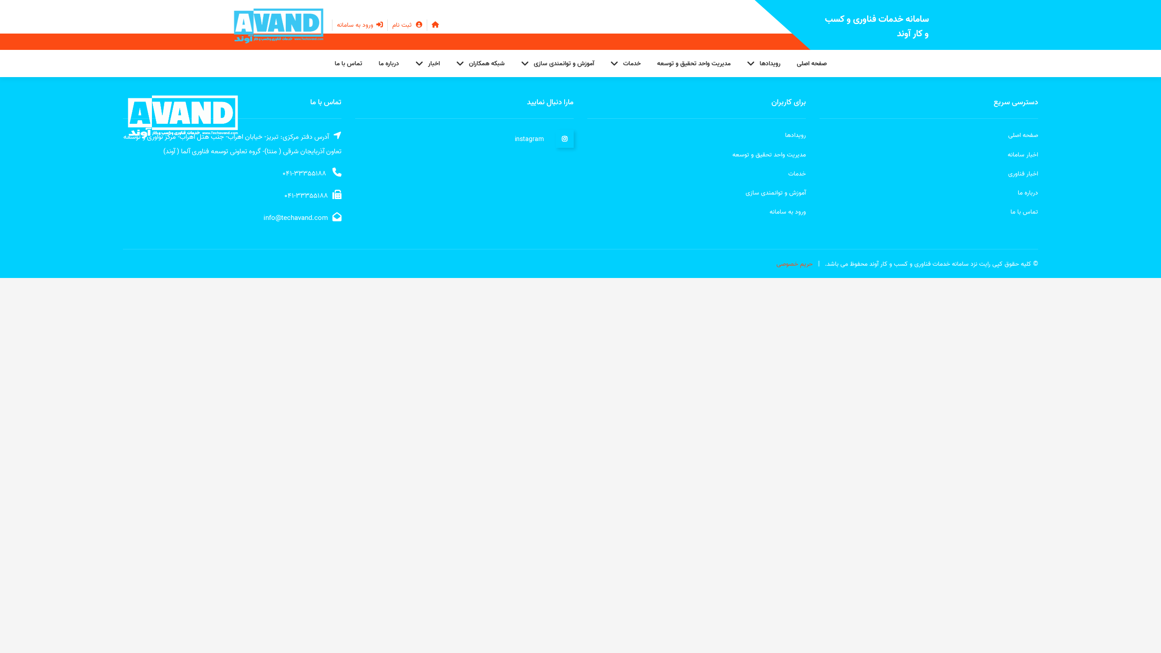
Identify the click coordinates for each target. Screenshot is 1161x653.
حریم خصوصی (794, 264)
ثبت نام (403, 25)
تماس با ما (348, 63)
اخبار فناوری (1023, 174)
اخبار (434, 63)
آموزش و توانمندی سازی (564, 63)
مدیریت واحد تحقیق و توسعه (694, 63)
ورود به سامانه (356, 25)
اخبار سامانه (1023, 155)
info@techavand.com (295, 218)
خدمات (632, 63)
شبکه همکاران (487, 63)
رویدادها (770, 63)
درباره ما (389, 63)
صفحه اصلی (812, 63)
